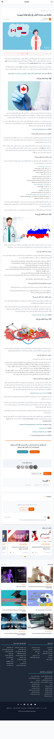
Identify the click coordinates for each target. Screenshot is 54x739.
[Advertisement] (27, 736)
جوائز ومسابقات (49, 659)
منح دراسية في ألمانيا (48, 690)
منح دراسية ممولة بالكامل (47, 653)
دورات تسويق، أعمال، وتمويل (7, 649)
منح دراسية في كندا (48, 686)
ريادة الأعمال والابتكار (9, 655)
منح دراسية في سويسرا (35, 676)
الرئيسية (45, 708)
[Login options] (2, 2)
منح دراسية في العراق (36, 692)
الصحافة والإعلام (10, 647)
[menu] (51, 2)
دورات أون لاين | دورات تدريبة (20, 643)
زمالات (38, 653)
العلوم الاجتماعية (10, 663)
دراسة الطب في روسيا (28, 484)
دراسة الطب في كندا (37, 484)
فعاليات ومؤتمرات (36, 649)
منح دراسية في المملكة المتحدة (46, 680)
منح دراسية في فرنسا (36, 688)
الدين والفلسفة (10, 665)
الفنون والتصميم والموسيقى (20, 651)
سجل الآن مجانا (34, 452)
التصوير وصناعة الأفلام (21, 653)
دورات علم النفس (22, 657)
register (23, 509)
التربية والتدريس (23, 663)
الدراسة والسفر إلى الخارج (44, 10)
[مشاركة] (33, 552)
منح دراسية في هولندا (48, 696)
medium (21, 424)
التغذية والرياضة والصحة (21, 665)
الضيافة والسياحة (9, 657)
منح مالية (50, 655)
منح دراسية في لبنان (36, 684)
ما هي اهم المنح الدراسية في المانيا (39, 432)
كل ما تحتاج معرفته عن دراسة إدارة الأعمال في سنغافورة (20, 548)
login (31, 509)
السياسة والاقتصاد (9, 661)
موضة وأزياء (10, 653)
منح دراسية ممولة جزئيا (47, 651)
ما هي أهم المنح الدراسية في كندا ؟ (39, 129)
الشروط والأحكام (31, 708)
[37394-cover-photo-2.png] (40, 536)
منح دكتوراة (50, 649)
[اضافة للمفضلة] (36, 552)
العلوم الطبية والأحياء (9, 651)
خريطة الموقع (9, 708)
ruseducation (38, 424)
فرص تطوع (37, 651)
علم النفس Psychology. (43, 167)
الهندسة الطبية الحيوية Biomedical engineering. (37, 194)
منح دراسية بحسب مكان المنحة (46, 672)
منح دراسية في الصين (48, 694)
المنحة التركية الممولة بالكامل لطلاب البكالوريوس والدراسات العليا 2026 (26, 73)
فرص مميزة (50, 643)
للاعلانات (37, 708)
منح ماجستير (49, 647)
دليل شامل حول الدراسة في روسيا (39, 315)
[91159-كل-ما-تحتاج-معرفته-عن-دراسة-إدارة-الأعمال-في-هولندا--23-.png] (18, 536)
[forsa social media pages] (35, 704)
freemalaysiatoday (29, 424)
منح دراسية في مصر (48, 688)
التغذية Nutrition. (45, 174)
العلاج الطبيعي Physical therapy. (41, 184)
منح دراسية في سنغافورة (35, 682)
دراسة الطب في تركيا (46, 484)
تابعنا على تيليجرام (23, 452)
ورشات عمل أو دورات (35, 647)
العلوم (12, 659)
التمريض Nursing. (45, 188)
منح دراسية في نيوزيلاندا (35, 694)
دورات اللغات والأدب (22, 649)
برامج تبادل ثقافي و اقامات (35, 657)
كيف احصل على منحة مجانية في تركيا (38, 393)
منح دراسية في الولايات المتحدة (46, 676)
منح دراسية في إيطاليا (36, 686)
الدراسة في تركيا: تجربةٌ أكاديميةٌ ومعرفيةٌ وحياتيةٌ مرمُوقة (41, 548)
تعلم (50, 10)
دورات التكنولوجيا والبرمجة (21, 655)
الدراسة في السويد (43, 428)
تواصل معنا (23, 708)
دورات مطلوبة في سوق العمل (20, 647)
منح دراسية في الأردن (48, 678)
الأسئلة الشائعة (16, 708)
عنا (41, 708)
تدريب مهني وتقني (36, 655)
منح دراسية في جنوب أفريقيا (34, 690)
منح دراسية (50, 657)
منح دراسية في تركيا (48, 692)
